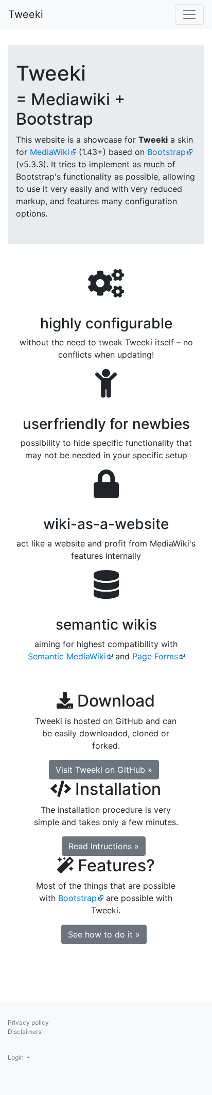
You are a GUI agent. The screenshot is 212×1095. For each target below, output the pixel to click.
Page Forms (155, 656)
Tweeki (25, 14)
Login (16, 1057)
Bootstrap (166, 152)
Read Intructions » (103, 846)
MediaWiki (49, 152)
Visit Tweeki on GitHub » (104, 770)
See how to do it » (104, 934)
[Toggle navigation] (189, 14)
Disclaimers (24, 1031)
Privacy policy (28, 1022)
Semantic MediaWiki (67, 656)
